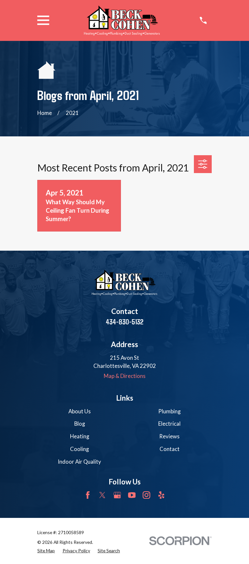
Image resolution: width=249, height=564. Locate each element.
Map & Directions (125, 376)
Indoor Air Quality (79, 461)
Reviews (169, 436)
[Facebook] (87, 495)
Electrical (169, 423)
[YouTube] (132, 495)
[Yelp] (161, 495)
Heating (79, 436)
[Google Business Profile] (117, 495)
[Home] (122, 20)
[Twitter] (102, 495)
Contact (170, 449)
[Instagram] (146, 495)
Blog (79, 423)
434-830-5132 (124, 321)
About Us (79, 411)
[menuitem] (46, 550)
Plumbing (169, 411)
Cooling (79, 449)
